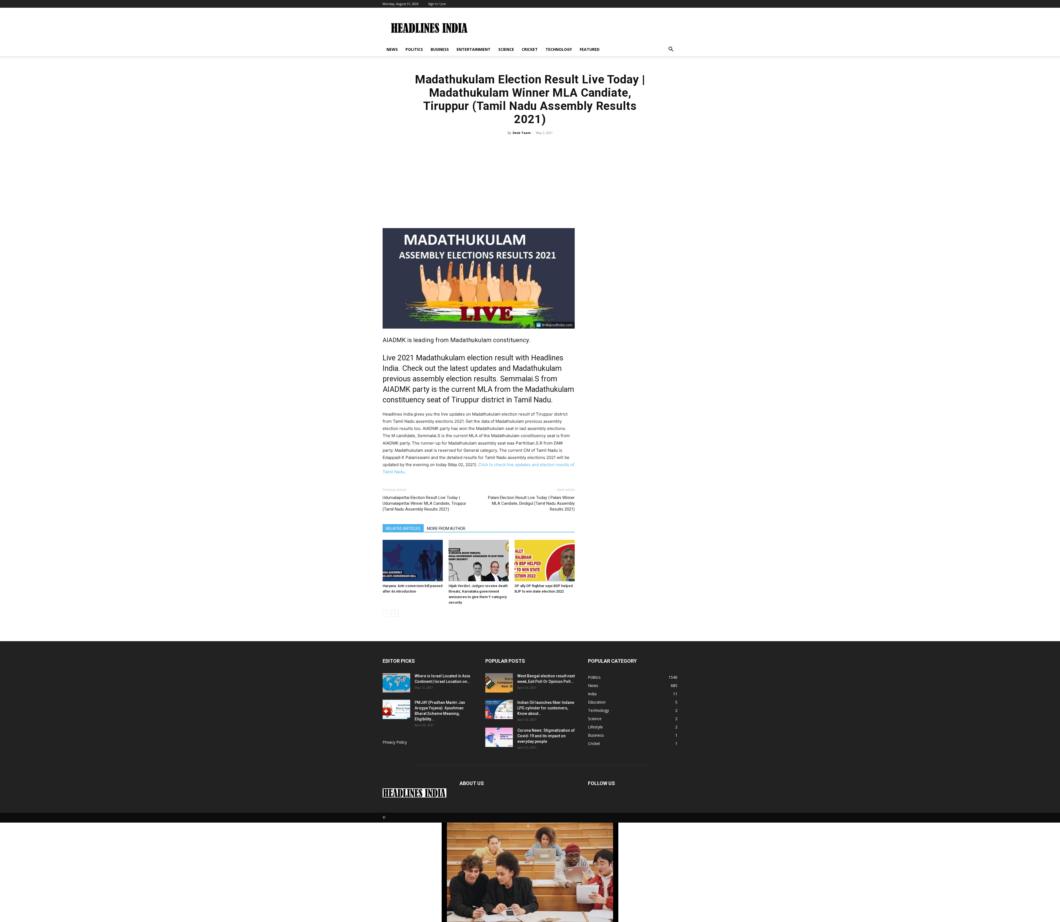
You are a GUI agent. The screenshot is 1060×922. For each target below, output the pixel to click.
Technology (558, 49)
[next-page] (394, 613)
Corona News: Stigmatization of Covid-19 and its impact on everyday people (546, 736)
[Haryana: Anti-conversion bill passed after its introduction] (413, 560)
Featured (590, 49)
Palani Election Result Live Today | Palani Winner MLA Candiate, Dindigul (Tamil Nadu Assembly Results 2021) (531, 503)
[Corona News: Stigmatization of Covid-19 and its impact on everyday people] (499, 737)
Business (440, 49)
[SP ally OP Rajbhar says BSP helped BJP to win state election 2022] (545, 560)
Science (506, 49)
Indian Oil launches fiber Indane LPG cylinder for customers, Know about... (545, 708)
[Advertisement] (530, 178)
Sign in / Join (437, 4)
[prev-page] (386, 613)
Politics (414, 49)
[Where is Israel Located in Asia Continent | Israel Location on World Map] (396, 683)
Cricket (530, 49)
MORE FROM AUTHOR (446, 528)
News (392, 49)
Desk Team (522, 133)
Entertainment (474, 49)
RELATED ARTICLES (403, 528)
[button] (670, 49)
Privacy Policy (395, 742)
